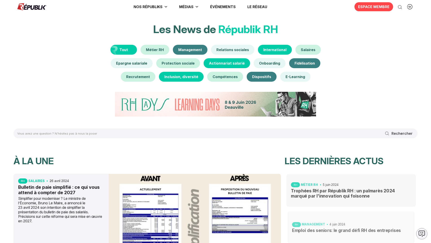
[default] (155, 50)
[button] (223, 6)
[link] (150, 6)
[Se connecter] (409, 6)
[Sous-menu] (165, 6)
